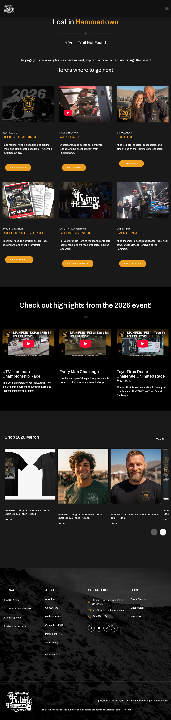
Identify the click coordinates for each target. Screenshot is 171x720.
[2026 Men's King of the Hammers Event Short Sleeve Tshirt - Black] (30, 474)
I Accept (127, 710)
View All (160, 439)
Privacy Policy (52, 654)
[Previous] (154, 532)
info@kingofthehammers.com (109, 610)
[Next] (163, 532)
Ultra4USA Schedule (20, 608)
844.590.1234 (100, 616)
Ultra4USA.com (11, 600)
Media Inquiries (53, 616)
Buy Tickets (137, 616)
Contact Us (51, 608)
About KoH (51, 599)
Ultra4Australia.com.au (15, 626)
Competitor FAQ (54, 625)
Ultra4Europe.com (12, 617)
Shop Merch (137, 608)
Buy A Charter (138, 599)
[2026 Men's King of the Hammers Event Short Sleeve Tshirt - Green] (83, 476)
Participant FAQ (53, 634)
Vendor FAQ (51, 642)
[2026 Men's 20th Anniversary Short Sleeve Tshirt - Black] (136, 476)
